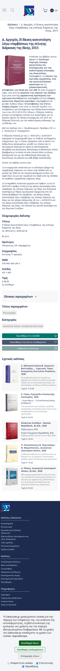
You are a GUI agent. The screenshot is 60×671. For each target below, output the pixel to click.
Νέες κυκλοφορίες (9, 565)
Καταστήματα (7, 523)
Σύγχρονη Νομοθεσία (38, 432)
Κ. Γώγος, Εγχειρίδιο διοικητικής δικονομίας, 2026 (38, 395)
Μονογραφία (9, 312)
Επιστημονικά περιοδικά (12, 578)
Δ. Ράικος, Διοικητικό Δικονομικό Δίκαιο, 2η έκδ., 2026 (38, 469)
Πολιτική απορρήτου (10, 546)
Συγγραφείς (6, 568)
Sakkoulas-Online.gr (28, 348)
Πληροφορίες (8, 588)
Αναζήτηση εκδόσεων (10, 561)
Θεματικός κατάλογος (11, 572)
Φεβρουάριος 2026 (29, 429)
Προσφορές (6, 582)
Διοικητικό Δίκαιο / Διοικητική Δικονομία (23, 326)
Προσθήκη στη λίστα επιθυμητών (28, 342)
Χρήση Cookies (8, 549)
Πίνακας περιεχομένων (20, 296)
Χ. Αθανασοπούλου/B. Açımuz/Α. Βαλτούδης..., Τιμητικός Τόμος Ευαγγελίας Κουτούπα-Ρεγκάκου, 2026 (38, 369)
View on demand (8, 604)
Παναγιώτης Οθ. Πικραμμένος (16, 245)
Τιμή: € (27, 388)
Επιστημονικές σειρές (10, 575)
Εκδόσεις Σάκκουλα (11, 517)
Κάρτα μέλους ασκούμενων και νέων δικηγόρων (14, 537)
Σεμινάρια (5, 594)
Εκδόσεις (13, 24)
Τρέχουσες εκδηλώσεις (11, 598)
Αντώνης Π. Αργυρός (12, 254)
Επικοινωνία (6, 527)
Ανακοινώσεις (7, 601)
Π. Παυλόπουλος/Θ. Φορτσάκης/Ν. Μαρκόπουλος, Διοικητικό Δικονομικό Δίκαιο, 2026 (38, 448)
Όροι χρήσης (7, 542)
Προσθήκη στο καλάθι (28, 336)
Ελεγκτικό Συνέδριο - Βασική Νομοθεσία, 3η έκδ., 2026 (36, 424)
